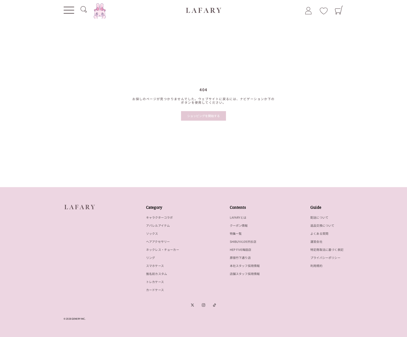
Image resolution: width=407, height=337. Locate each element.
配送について (319, 217)
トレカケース (155, 282)
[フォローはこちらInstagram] (203, 305)
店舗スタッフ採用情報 (245, 274)
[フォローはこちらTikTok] (214, 305)
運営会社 (316, 241)
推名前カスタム (156, 274)
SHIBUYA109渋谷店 (243, 241)
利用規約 (316, 266)
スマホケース (155, 266)
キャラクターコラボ (159, 217)
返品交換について (322, 225)
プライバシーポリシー (325, 258)
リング (150, 258)
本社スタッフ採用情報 (245, 266)
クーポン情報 (239, 225)
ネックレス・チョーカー (162, 249)
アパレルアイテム (158, 225)
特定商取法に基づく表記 (326, 249)
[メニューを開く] (69, 10)
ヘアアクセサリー (158, 241)
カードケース (155, 290)
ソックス (152, 233)
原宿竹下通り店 (240, 258)
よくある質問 (319, 233)
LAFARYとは (238, 217)
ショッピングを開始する (203, 116)
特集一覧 (236, 233)
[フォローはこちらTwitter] (192, 305)
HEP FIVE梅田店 (240, 249)
